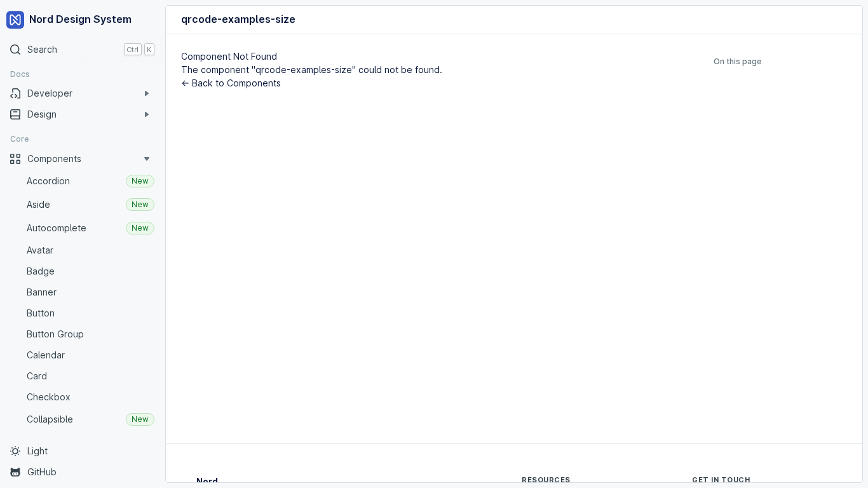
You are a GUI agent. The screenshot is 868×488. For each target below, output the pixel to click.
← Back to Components (231, 83)
